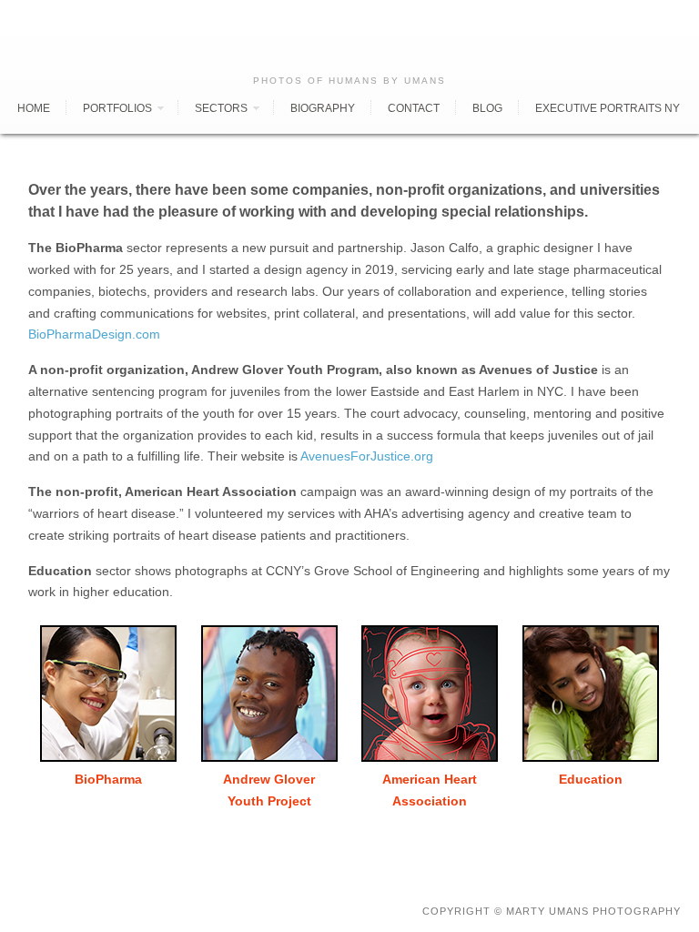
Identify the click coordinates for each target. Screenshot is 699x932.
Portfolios (117, 108)
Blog (487, 108)
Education (591, 779)
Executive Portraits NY (607, 108)
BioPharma (108, 779)
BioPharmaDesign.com (94, 334)
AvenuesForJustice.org (366, 456)
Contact (414, 108)
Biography (322, 108)
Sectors (221, 108)
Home (33, 108)
